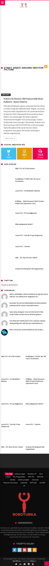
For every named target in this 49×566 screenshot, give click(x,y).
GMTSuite (33, 483)
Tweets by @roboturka (9, 285)
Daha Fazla (9, 138)
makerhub (23, 483)
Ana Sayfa (4, 65)
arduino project (20, 474)
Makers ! (33, 561)
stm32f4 (42, 483)
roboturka (35, 480)
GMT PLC (31, 477)
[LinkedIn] (19, 550)
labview (12, 480)
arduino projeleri (23, 480)
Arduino (6, 95)
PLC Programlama (19, 477)
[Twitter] (14, 550)
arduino (8, 477)
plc (24, 486)
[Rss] (34, 550)
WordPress (17, 561)
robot (41, 474)
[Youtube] (24, 550)
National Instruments (10, 483)
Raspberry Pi (32, 474)
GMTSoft (40, 477)
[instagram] (29, 550)
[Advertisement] (24, 35)
